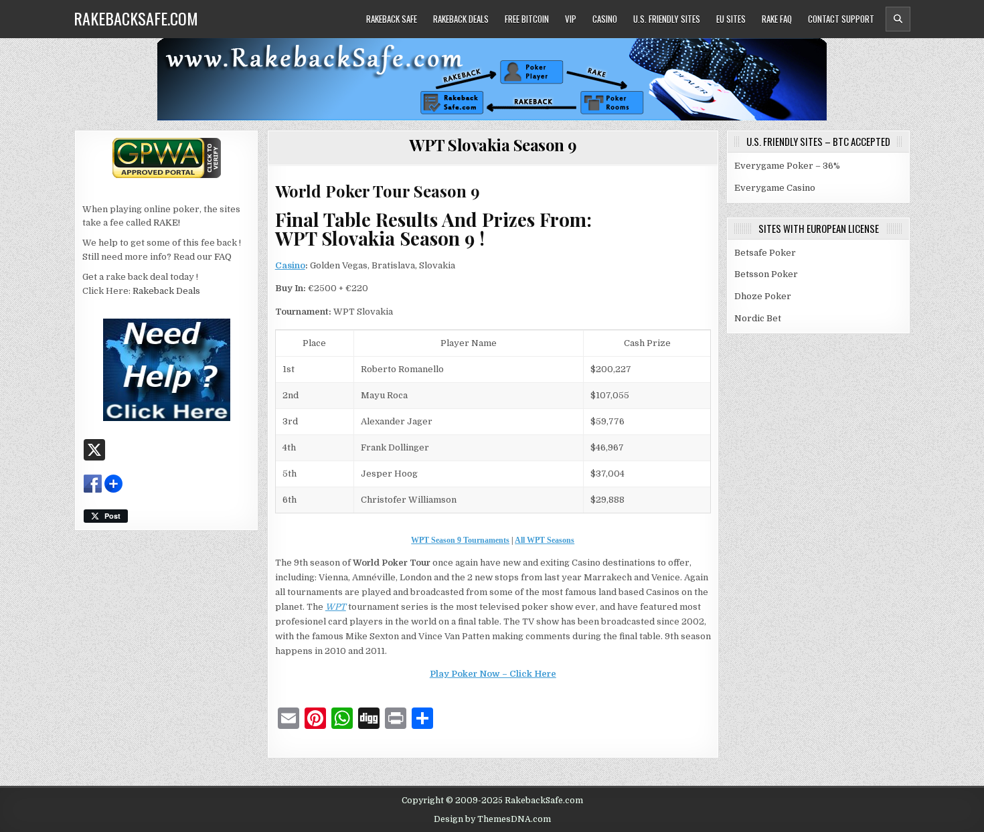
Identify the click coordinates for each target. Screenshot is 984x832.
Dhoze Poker (762, 296)
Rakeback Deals (461, 18)
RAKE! (166, 223)
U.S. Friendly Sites (666, 18)
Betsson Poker (766, 274)
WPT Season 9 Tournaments (460, 540)
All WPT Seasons (544, 540)
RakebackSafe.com (136, 18)
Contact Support (841, 18)
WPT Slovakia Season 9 (493, 144)
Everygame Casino (774, 188)
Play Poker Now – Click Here (493, 674)
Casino (604, 18)
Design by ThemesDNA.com (492, 819)
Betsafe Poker (765, 253)
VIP (570, 18)
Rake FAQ (777, 18)
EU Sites (731, 18)
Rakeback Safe (391, 18)
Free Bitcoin (527, 18)
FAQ (223, 257)
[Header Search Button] (898, 19)
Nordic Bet (757, 318)
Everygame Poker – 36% (787, 166)
